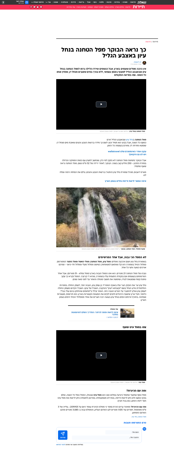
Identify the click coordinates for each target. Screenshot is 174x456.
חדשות (133, 2)
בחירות (117, 2)
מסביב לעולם (98, 7)
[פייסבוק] (31, 7)
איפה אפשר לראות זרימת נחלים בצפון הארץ (125, 181)
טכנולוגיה (64, 2)
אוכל (89, 2)
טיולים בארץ (119, 7)
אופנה (56, 2)
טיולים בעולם (109, 7)
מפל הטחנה (142, 417)
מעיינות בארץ (81, 7)
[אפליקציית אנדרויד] (41, 7)
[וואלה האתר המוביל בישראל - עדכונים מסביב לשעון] (142, 2)
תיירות (73, 2)
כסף (95, 2)
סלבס (101, 2)
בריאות (81, 2)
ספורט (125, 2)
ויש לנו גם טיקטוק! (137, 154)
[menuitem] (131, 2)
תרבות (109, 2)
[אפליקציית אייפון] (37, 7)
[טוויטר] (34, 7)
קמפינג (90, 7)
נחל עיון (129, 140)
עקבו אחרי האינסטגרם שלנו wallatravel (127, 152)
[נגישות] (3, 2)
